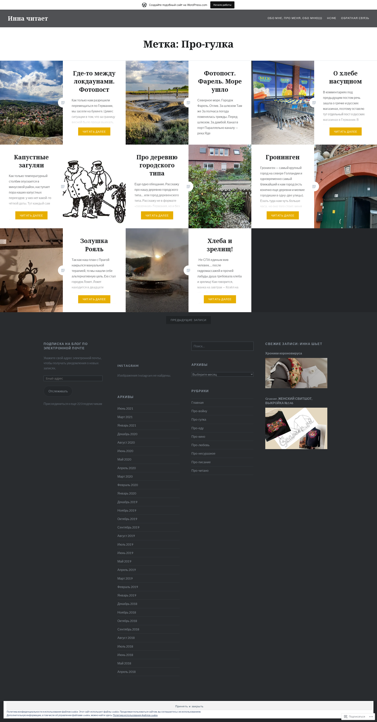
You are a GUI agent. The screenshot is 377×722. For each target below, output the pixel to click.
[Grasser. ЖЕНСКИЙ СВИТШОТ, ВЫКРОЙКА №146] (296, 448)
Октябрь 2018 (127, 621)
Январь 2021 (126, 425)
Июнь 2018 (125, 655)
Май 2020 (124, 459)
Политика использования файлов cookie (135, 715)
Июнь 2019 (125, 553)
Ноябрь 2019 (126, 510)
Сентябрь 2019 (128, 527)
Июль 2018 (125, 646)
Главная (197, 402)
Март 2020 (125, 476)
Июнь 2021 (125, 408)
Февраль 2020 (127, 485)
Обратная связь (355, 18)
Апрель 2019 (126, 570)
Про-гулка (198, 419)
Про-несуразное (203, 453)
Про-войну (199, 411)
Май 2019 (124, 561)
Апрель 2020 (126, 468)
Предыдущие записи (189, 320)
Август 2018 (126, 637)
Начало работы (222, 4)
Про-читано (200, 470)
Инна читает (28, 18)
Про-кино (198, 436)
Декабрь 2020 (127, 434)
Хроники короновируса (283, 353)
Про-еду (197, 428)
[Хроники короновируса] (296, 387)
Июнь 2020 (125, 451)
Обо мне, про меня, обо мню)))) (295, 18)
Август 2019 (126, 536)
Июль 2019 (125, 544)
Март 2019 (125, 578)
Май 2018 (124, 663)
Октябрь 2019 (127, 519)
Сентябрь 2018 (128, 629)
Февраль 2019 (127, 587)
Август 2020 (126, 442)
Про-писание (201, 462)
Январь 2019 (126, 595)
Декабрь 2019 (127, 502)
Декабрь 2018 (127, 603)
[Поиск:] (222, 346)
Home (332, 18)
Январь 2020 (126, 493)
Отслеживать (58, 391)
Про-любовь (200, 445)
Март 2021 (125, 417)
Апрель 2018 (126, 671)
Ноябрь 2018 (126, 612)
